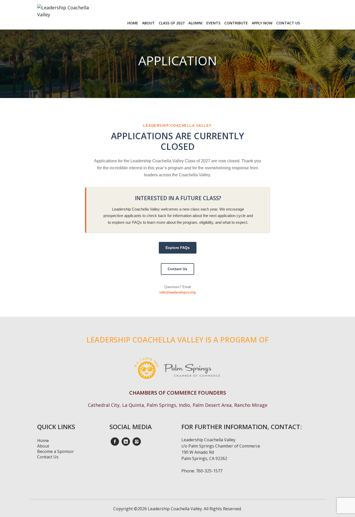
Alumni (195, 22)
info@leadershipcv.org (177, 292)
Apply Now (262, 22)
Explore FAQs (178, 248)
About (148, 22)
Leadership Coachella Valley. (175, 509)
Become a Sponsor (55, 451)
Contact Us (288, 22)
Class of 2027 (172, 22)
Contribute (236, 22)
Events (213, 22)
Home (132, 22)
